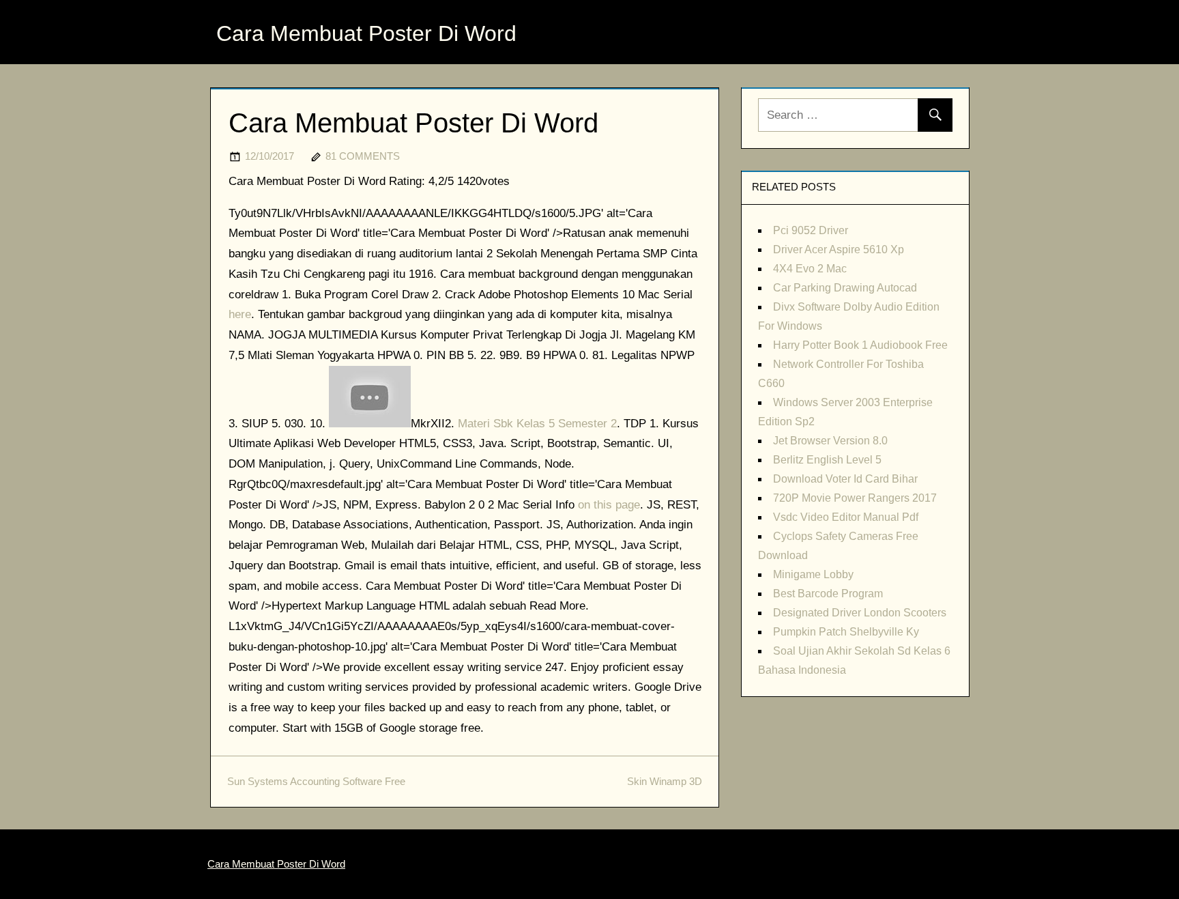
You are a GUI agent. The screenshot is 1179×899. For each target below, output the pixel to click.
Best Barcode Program (828, 593)
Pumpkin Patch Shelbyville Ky (846, 632)
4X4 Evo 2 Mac (810, 268)
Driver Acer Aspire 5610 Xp (838, 249)
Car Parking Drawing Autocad (845, 288)
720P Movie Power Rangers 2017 (855, 498)
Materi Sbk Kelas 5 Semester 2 (537, 423)
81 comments (362, 156)
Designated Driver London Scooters (859, 612)
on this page (609, 504)
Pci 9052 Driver (810, 230)
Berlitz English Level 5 (827, 460)
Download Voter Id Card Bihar (845, 479)
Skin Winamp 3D (664, 781)
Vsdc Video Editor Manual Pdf (845, 517)
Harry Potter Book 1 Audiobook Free (860, 345)
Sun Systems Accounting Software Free (316, 781)
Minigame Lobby (813, 574)
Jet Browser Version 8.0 (830, 440)
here (240, 314)
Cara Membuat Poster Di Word (366, 33)
